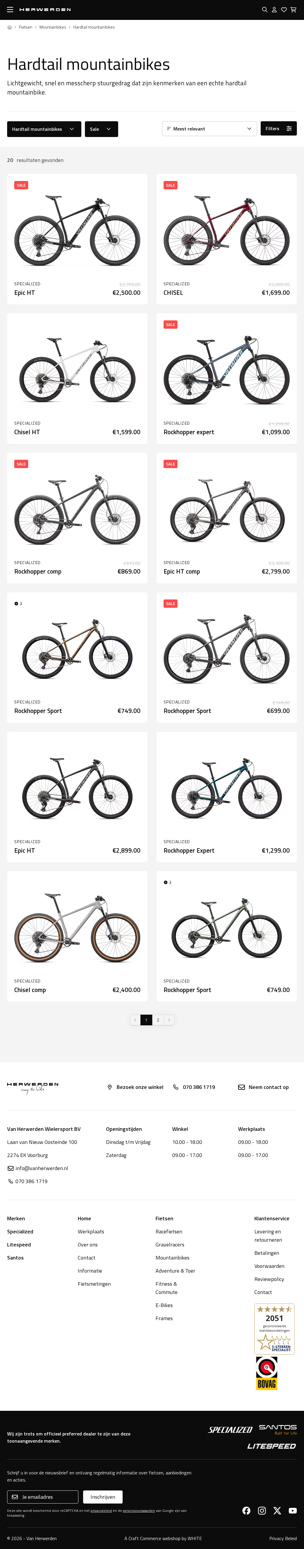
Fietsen (25, 27)
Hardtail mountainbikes (37, 129)
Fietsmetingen (94, 1284)
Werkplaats (91, 1231)
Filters (272, 128)
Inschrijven (103, 1497)
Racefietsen (169, 1231)
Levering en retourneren (268, 1235)
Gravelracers (170, 1245)
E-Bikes (164, 1305)
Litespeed (19, 1245)
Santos (15, 1258)
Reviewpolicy (269, 1279)
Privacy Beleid (283, 1538)
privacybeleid (101, 1510)
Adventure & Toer (175, 1271)
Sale (94, 129)
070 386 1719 (199, 1087)
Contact (86, 1258)
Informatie (90, 1271)
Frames (164, 1318)
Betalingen (266, 1253)
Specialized (20, 1231)
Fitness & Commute (167, 1288)
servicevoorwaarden (139, 1510)
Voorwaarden (269, 1266)
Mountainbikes (52, 27)
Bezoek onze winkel (140, 1087)
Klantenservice (271, 1218)
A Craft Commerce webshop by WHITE (163, 1538)
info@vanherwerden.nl (41, 1168)
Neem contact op (269, 1087)
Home (84, 1218)
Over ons (88, 1245)
